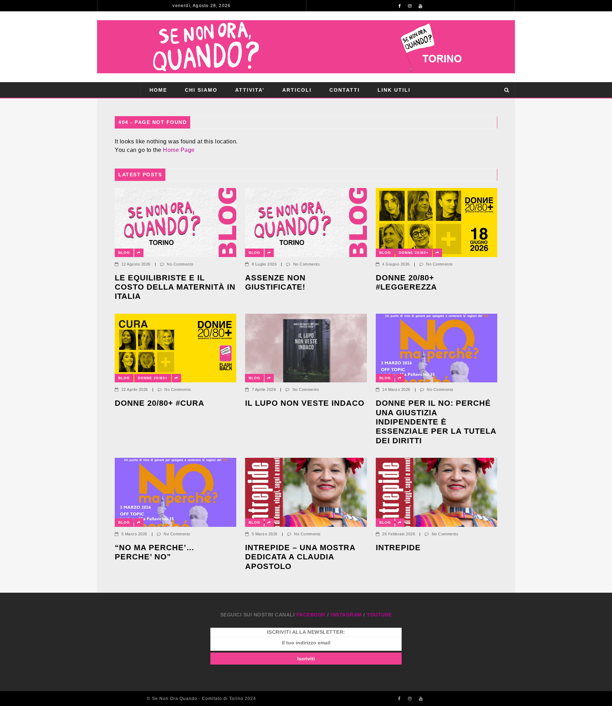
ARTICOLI (297, 90)
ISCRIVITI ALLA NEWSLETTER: (306, 632)
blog (124, 253)
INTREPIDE (398, 547)
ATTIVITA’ (250, 90)
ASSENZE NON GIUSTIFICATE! (275, 282)
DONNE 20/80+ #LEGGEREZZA (406, 282)
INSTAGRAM (346, 614)
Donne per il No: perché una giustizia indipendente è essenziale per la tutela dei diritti (436, 422)
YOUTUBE (379, 614)
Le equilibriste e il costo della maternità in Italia (175, 287)
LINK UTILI (394, 90)
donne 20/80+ (414, 253)
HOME (158, 90)
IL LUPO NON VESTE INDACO (304, 403)
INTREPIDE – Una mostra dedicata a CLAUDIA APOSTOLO (300, 557)
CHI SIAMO (201, 90)
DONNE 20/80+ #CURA (159, 403)
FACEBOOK (311, 614)
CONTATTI (344, 90)
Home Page (179, 150)
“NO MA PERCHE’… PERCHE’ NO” (156, 552)
